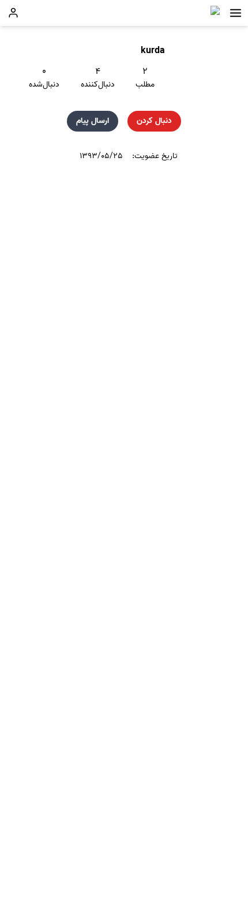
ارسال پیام (92, 121)
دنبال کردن (154, 121)
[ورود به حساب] (13, 12)
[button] (235, 13)
